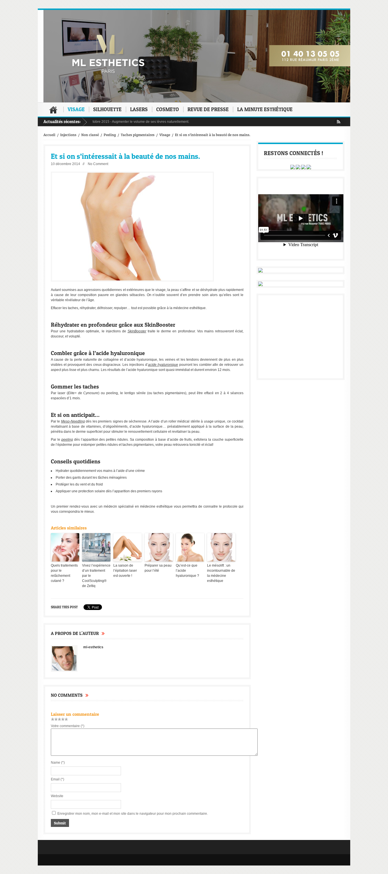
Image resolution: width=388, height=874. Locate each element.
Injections (68, 134)
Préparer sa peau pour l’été (158, 568)
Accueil (53, 109)
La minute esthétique (265, 109)
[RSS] (338, 121)
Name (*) (58, 763)
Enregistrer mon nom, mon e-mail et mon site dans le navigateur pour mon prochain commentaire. (132, 814)
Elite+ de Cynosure (83, 393)
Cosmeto (167, 109)
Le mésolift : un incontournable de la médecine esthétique (221, 573)
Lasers (139, 109)
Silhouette (107, 109)
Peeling (110, 134)
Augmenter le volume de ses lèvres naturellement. (137, 122)
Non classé (90, 134)
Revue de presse (208, 109)
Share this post (64, 607)
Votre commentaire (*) (67, 726)
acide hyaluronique (163, 365)
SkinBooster (137, 331)
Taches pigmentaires (138, 134)
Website (57, 796)
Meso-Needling (73, 421)
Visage (76, 109)
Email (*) (57, 779)
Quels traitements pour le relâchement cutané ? (64, 573)
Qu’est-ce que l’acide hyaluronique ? (187, 570)
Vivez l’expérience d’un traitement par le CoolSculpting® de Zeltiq (96, 575)
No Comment (98, 164)
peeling (67, 440)
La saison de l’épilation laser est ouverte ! (125, 570)
